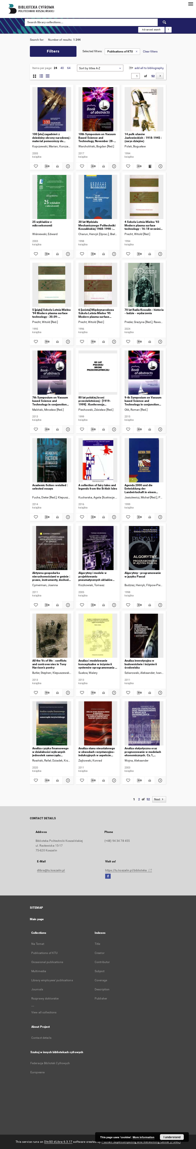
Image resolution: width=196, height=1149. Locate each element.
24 (55, 68)
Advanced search (151, 29)
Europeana (37, 1072)
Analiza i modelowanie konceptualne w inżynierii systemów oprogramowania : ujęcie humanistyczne (97, 664)
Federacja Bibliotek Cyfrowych (50, 1063)
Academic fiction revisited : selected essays (50, 487)
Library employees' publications (52, 980)
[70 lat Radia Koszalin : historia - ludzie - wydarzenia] (144, 285)
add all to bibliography (149, 68)
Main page (37, 919)
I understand (171, 1137)
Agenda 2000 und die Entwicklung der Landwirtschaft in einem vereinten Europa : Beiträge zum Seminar (143, 489)
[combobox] (100, 68)
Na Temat (37, 944)
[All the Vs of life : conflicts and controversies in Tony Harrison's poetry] (52, 636)
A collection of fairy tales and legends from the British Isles (97, 487)
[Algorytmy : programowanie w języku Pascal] (144, 548)
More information (143, 1137)
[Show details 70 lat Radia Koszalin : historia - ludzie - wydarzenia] (159, 342)
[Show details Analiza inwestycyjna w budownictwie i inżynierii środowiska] (159, 693)
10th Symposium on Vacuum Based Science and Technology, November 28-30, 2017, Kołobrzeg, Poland (97, 138)
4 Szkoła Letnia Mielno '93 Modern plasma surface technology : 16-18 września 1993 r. (143, 225)
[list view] (47, 76)
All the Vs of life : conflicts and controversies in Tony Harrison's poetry (49, 664)
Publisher (101, 998)
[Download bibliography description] (46, 166)
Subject (99, 971)
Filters (53, 51)
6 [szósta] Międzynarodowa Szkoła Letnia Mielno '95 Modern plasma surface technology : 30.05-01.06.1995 (96, 313)
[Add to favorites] (35, 166)
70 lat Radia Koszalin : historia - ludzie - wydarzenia (144, 311)
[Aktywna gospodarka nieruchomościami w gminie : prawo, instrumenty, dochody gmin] (52, 548)
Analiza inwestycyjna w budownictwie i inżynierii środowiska (141, 664)
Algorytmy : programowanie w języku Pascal (143, 574)
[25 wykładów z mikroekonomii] (52, 197)
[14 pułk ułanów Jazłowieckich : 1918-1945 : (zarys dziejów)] (144, 109)
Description (102, 989)
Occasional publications (47, 962)
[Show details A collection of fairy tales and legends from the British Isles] (113, 517)
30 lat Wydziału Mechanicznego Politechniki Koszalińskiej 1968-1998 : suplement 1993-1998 (96, 225)
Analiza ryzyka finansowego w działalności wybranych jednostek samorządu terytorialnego (50, 752)
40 (62, 68)
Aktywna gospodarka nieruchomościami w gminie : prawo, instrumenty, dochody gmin (51, 576)
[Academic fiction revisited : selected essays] (52, 460)
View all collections (43, 1012)
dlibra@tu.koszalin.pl (51, 870)
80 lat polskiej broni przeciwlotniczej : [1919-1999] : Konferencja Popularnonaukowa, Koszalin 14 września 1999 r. (97, 401)
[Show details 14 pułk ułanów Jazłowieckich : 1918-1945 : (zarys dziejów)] (159, 166)
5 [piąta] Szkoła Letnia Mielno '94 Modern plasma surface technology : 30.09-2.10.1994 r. (51, 313)
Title (97, 944)
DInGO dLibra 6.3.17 (58, 1141)
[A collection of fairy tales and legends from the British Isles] (98, 460)
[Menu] (190, 4)
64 (69, 68)
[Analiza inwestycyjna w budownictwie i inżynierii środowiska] (144, 636)
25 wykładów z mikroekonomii (42, 223)
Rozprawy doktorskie (45, 998)
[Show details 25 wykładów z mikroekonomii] (67, 254)
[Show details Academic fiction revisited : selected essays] (67, 517)
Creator (99, 953)
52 (153, 76)
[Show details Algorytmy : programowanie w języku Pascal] (159, 605)
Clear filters (150, 51)
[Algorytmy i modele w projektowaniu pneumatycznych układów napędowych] (98, 548)
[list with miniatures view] (41, 76)
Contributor (102, 962)
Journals (37, 989)
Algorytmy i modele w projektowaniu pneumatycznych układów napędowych (95, 576)
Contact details (41, 1037)
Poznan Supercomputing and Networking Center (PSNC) (141, 1141)
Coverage (101, 980)
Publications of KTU (44, 953)
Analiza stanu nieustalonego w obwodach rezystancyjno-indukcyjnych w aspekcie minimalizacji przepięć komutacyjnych (96, 752)
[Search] (165, 22)
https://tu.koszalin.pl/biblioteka (126, 870)
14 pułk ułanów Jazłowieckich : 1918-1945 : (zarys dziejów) (143, 138)
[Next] (160, 76)
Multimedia (38, 971)
